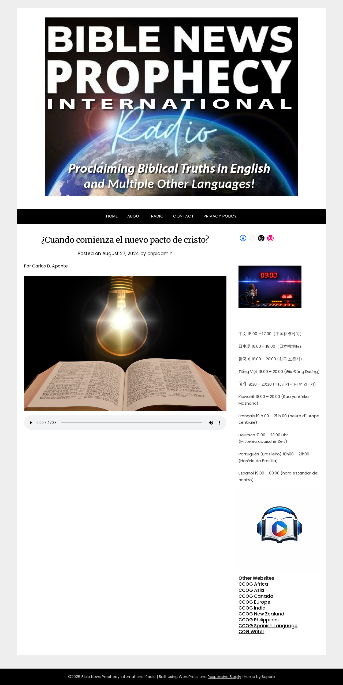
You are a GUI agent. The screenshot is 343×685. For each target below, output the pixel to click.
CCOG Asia (251, 590)
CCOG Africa (253, 584)
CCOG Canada (255, 596)
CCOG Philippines (258, 620)
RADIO (157, 216)
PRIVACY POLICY (220, 216)
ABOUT (134, 216)
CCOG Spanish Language (267, 625)
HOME (112, 216)
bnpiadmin (160, 253)
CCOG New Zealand (261, 614)
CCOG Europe (254, 602)
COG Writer (251, 631)
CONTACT (183, 216)
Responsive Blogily (224, 676)
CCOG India (252, 608)
